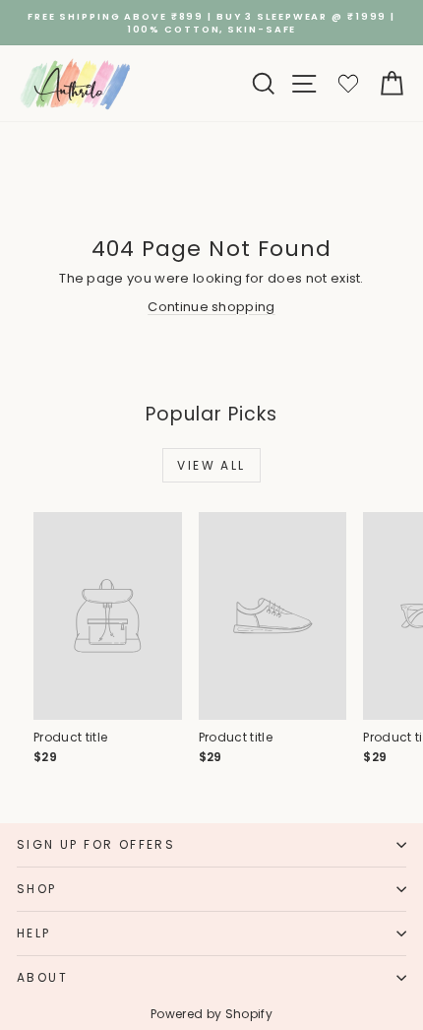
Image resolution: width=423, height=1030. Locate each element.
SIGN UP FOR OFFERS (96, 844)
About (42, 977)
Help (34, 933)
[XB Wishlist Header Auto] (348, 83)
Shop (37, 888)
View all (211, 465)
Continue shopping (211, 306)
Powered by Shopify (211, 1013)
